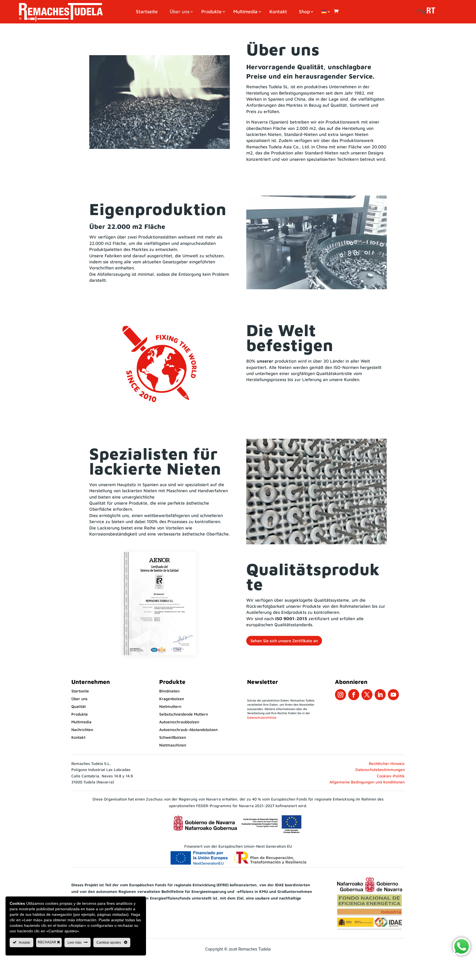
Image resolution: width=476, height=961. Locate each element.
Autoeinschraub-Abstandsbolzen (188, 729)
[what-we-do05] (316, 287)
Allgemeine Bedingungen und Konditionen (367, 782)
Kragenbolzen (171, 698)
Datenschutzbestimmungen (380, 769)
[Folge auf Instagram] (340, 694)
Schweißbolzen (172, 737)
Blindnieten (169, 691)
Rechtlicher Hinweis (387, 763)
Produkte (211, 12)
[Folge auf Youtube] (393, 694)
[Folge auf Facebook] (353, 694)
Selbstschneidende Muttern (183, 714)
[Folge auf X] (366, 694)
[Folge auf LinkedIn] (380, 694)
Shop (304, 12)
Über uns (180, 12)
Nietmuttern (170, 706)
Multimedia (245, 12)
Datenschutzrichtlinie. (262, 717)
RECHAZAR (47, 942)
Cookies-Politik (391, 775)
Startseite (147, 12)
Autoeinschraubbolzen (179, 721)
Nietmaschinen (172, 745)
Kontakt (278, 12)
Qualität (78, 706)
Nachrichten (82, 729)
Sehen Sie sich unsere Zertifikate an (284, 640)
